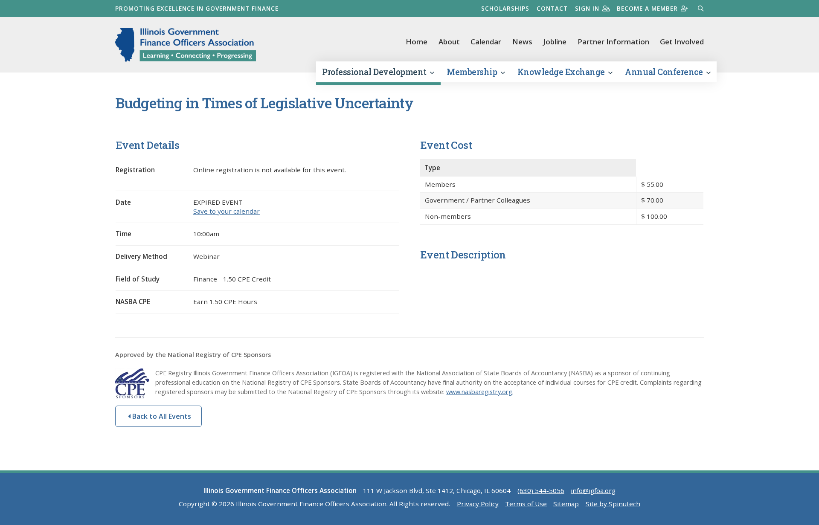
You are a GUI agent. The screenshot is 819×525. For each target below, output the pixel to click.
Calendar (485, 41)
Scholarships (505, 8)
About (449, 41)
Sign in (587, 8)
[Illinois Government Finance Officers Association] (185, 45)
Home (416, 41)
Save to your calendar (226, 211)
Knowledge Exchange (562, 72)
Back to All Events (161, 416)
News (522, 41)
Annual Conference (664, 72)
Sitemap (566, 503)
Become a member (647, 8)
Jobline (554, 41)
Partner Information (613, 41)
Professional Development (375, 72)
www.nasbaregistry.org (479, 392)
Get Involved (682, 41)
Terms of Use (526, 503)
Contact (552, 8)
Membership (473, 72)
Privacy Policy (478, 503)
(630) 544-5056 (540, 490)
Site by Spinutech (613, 503)
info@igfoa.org (593, 490)
